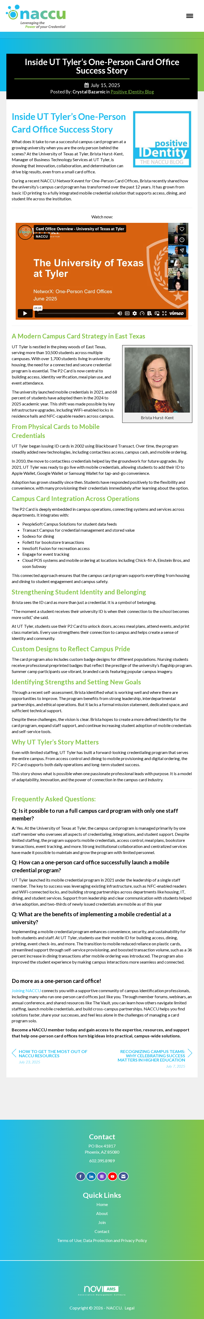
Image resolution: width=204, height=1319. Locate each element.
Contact (102, 1231)
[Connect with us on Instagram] (102, 1176)
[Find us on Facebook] (81, 1176)
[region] (152, 1059)
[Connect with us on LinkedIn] (91, 1176)
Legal (129, 1307)
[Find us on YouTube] (112, 1176)
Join (102, 1222)
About (102, 1213)
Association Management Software (102, 1295)
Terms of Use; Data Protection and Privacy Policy (102, 1240)
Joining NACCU (26, 990)
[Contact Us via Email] (123, 1176)
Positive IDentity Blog (132, 91)
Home (102, 1204)
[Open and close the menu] (133, 16)
